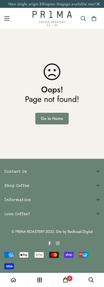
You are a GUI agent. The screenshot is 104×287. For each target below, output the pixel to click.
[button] (94, 18)
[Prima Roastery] (52, 18)
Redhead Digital (80, 231)
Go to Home (52, 118)
